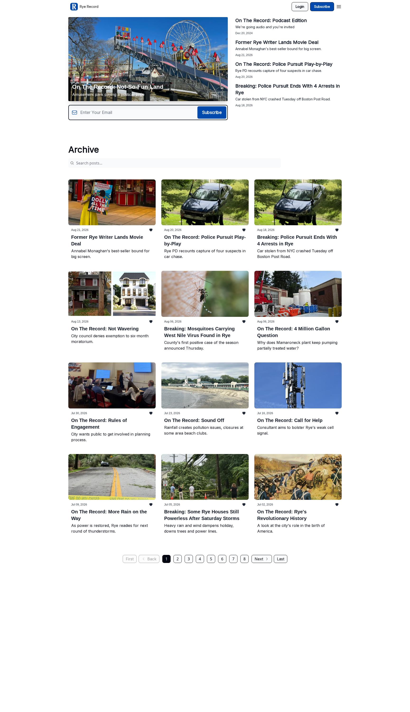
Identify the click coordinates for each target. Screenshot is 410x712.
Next (259, 559)
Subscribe (322, 7)
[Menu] (339, 5)
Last (280, 559)
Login (300, 7)
